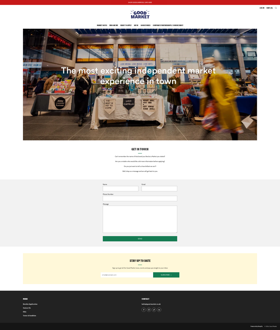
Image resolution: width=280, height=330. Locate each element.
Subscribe (165, 275)
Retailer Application (30, 304)
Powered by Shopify (256, 326)
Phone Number (108, 194)
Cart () (269, 8)
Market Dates (102, 25)
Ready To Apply (125, 25)
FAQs (24, 312)
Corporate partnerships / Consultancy (168, 25)
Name (105, 184)
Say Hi (136, 25)
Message (106, 204)
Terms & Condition (29, 316)
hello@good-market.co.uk (151, 304)
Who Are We (113, 25)
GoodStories (145, 25)
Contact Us (27, 308)
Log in (262, 8)
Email (143, 184)
